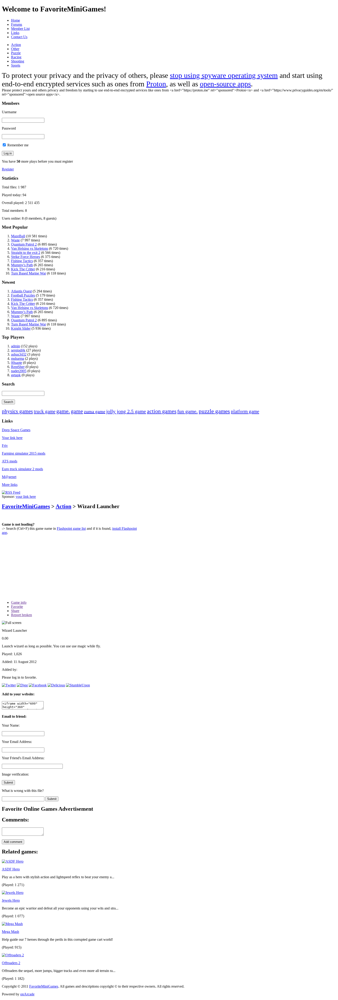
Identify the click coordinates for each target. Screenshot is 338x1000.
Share (15, 611)
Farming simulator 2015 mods (23, 453)
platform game (245, 411)
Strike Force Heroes (25, 257)
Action (16, 45)
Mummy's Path (22, 265)
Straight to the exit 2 (25, 253)
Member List (20, 29)
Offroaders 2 (11, 963)
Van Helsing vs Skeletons (29, 248)
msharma (17, 358)
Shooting (17, 61)
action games (161, 411)
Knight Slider (21, 328)
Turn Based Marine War (28, 273)
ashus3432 (18, 354)
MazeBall (18, 236)
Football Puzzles (23, 295)
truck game (44, 411)
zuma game (94, 411)
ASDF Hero (11, 869)
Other (15, 49)
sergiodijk (18, 350)
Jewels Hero (11, 900)
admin (15, 346)
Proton (156, 84)
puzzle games (214, 411)
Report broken (21, 615)
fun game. (187, 411)
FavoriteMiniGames (26, 506)
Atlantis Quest (21, 291)
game (77, 411)
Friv (5, 446)
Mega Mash (10, 932)
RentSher (18, 367)
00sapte (16, 363)
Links (15, 33)
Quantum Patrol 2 (24, 244)
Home (15, 20)
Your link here (12, 438)
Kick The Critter (23, 269)
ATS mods (9, 461)
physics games (17, 411)
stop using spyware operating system (224, 75)
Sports (15, 65)
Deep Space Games (16, 430)
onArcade (27, 994)
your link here (26, 497)
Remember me (17, 145)
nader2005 (18, 371)
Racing (16, 57)
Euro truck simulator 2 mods (22, 469)
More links (9, 485)
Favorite (17, 607)
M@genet (9, 477)
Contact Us (19, 37)
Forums (16, 24)
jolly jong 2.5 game (126, 411)
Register (8, 169)
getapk (16, 375)
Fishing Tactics (22, 261)
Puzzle (16, 53)
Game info (18, 602)
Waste (15, 240)
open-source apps (225, 84)
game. (63, 411)
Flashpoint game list (71, 528)
